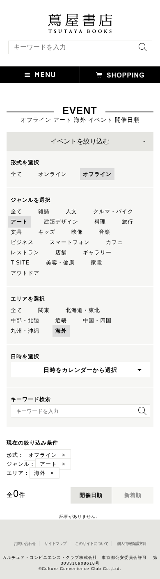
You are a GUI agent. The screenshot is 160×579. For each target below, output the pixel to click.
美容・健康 (60, 263)
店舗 (61, 252)
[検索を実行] (141, 50)
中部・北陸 (25, 320)
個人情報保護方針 (131, 543)
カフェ (114, 242)
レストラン (25, 252)
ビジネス (22, 242)
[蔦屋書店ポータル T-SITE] (80, 17)
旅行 (127, 222)
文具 (16, 232)
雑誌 (44, 211)
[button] (40, 74)
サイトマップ (55, 543)
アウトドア (25, 273)
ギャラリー (97, 252)
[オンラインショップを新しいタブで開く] (120, 74)
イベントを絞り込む (80, 141)
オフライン (97, 174)
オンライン (52, 174)
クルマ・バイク (113, 211)
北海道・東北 (83, 310)
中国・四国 (97, 320)
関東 (44, 310)
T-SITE (20, 263)
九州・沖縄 (25, 331)
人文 (71, 211)
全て (16, 174)
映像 (77, 232)
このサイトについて (91, 543)
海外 (61, 331)
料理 (100, 222)
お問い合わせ (25, 543)
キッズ (46, 232)
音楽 (104, 232)
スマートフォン (70, 242)
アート (19, 222)
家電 (96, 263)
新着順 (133, 495)
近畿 (61, 320)
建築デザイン (61, 222)
